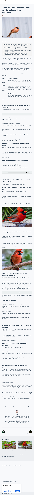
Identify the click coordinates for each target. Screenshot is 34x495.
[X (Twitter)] (13, 406)
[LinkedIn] (28, 406)
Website (24, 467)
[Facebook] (5, 406)
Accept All (17, 491)
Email (14, 467)
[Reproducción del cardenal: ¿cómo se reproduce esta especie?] (9, 445)
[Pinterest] (21, 406)
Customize (5, 491)
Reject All (11, 491)
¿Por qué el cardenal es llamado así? (8, 456)
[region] (11, 488)
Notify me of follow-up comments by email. (9, 481)
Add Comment (4, 470)
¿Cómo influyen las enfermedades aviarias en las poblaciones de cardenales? (24, 451)
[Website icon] (17, 425)
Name (3, 467)
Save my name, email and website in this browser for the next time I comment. (14, 479)
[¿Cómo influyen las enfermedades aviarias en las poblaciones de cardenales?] (25, 445)
